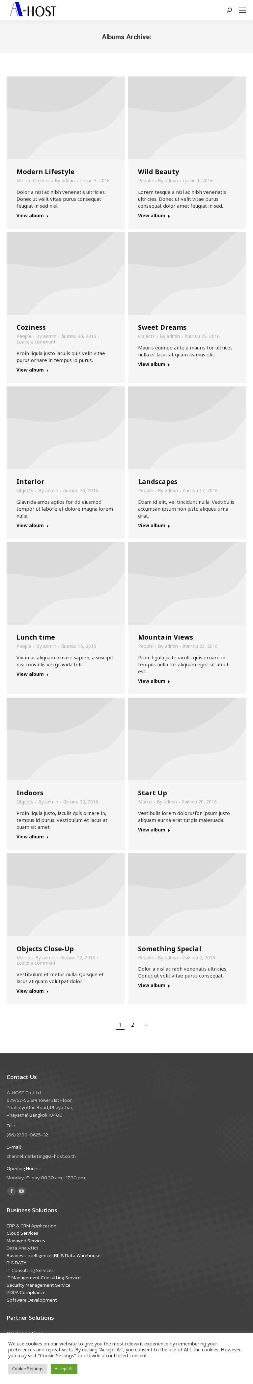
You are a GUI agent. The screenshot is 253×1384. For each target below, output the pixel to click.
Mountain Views (165, 638)
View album (30, 216)
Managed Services (26, 1240)
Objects (41, 181)
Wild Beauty (158, 172)
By (65, 181)
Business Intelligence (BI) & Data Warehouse (53, 1255)
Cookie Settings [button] (27, 1369)
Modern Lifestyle (45, 172)
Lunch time (35, 638)
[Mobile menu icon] (242, 10)
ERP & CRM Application (31, 1225)
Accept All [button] (64, 1369)
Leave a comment (36, 342)
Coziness (31, 328)
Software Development (32, 1300)
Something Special (169, 949)
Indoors (29, 793)
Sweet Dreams (162, 328)
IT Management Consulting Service (44, 1277)
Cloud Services (22, 1233)
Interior (30, 482)
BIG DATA (17, 1262)
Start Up (152, 793)
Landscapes (158, 482)
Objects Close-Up (45, 949)
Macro (23, 181)
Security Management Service (38, 1285)
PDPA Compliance (26, 1292)
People (145, 181)
